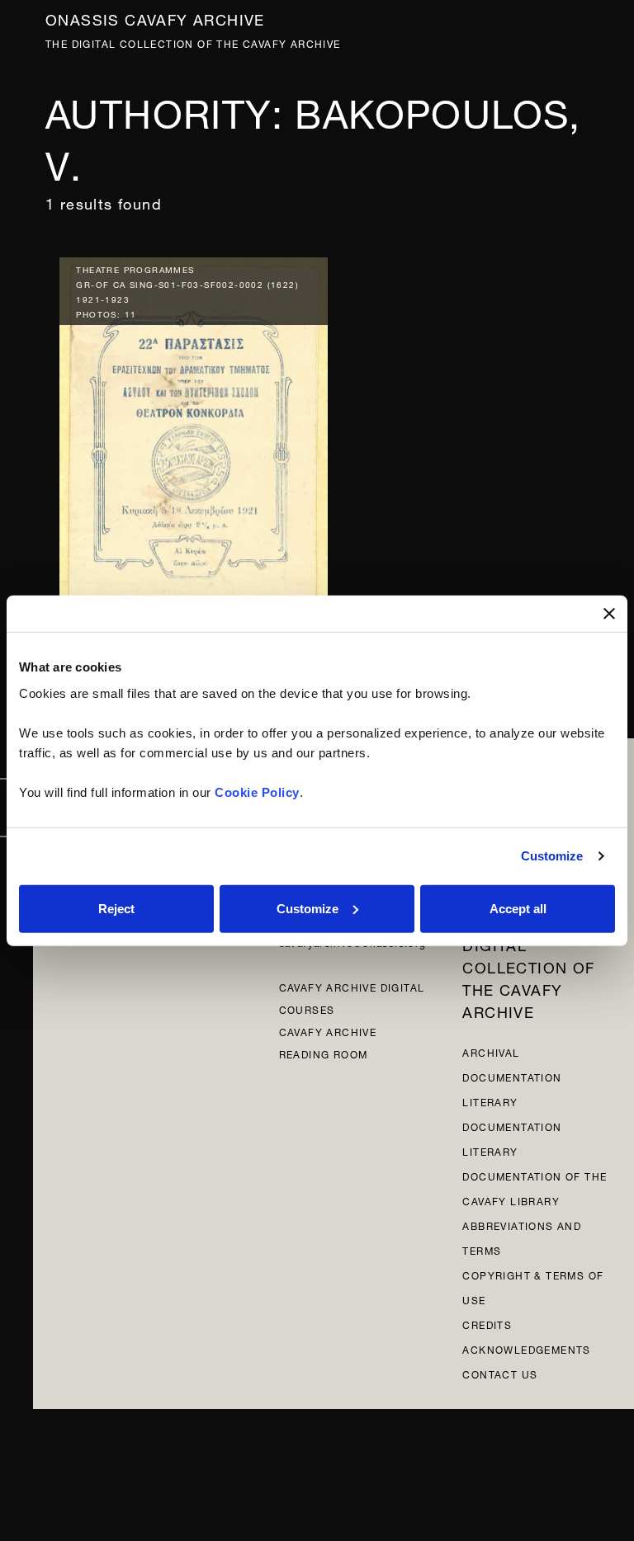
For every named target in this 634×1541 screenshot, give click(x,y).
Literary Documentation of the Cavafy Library (534, 1175)
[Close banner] (609, 614)
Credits (487, 1323)
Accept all (518, 908)
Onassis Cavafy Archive (155, 17)
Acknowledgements (526, 1348)
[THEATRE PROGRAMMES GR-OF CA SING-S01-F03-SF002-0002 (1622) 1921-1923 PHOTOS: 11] (193, 450)
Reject (116, 908)
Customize (552, 856)
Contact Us (499, 1373)
